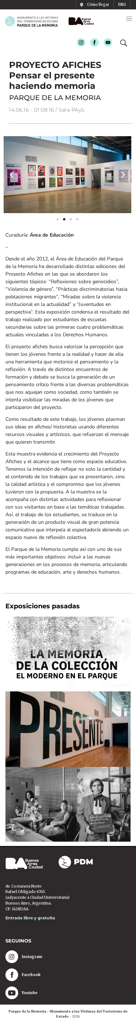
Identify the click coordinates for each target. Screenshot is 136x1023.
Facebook (92, 42)
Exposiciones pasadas (42, 606)
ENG (122, 5)
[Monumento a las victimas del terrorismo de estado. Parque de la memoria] (34, 21)
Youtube (105, 42)
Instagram (79, 42)
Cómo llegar (98, 5)
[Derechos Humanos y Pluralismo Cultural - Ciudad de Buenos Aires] (80, 21)
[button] (11, 174)
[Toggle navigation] (129, 18)
